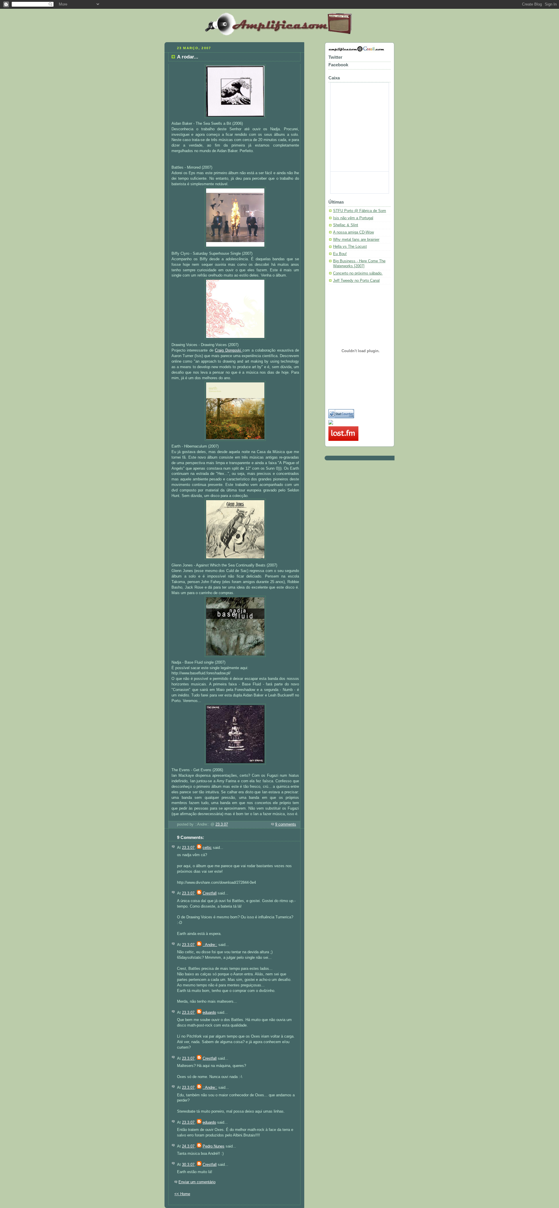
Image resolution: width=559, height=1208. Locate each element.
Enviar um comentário (196, 1182)
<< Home (182, 1194)
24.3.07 (188, 1146)
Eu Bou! (340, 254)
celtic (207, 848)
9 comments (285, 824)
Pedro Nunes (213, 1146)
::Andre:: (210, 945)
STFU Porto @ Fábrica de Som (359, 211)
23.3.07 (221, 824)
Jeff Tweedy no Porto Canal (356, 281)
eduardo (209, 1013)
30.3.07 (188, 1165)
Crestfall (210, 893)
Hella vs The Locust (350, 247)
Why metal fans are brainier (356, 240)
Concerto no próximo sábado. (358, 273)
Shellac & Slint (345, 225)
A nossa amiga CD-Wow (353, 232)
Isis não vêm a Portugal (353, 218)
